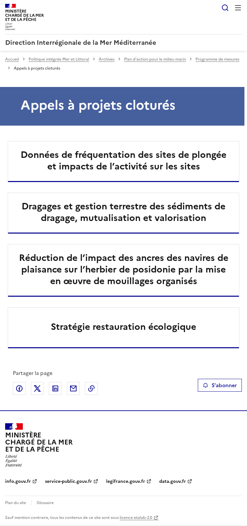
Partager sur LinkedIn (55, 388)
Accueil (12, 59)
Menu (238, 7)
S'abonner (224, 385)
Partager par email (73, 388)
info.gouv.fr (18, 481)
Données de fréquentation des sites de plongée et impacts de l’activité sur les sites (123, 160)
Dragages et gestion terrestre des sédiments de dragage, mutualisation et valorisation (123, 212)
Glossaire (45, 503)
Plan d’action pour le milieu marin (155, 59)
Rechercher (225, 7)
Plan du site (15, 503)
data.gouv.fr (172, 481)
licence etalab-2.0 (136, 518)
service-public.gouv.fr (68, 481)
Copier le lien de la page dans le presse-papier (91, 388)
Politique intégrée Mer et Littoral (59, 59)
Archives (106, 59)
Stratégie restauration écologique (123, 326)
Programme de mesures (217, 59)
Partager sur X (37, 388)
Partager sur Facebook (19, 388)
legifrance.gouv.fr (125, 481)
